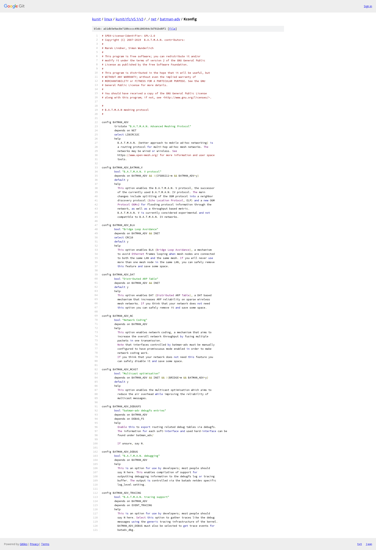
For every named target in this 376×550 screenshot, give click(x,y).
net (153, 19)
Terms (45, 544)
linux (108, 19)
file (172, 28)
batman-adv (170, 19)
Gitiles (23, 544)
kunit (96, 19)
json (369, 544)
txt (359, 544)
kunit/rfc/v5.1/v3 (129, 19)
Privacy (34, 544)
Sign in (368, 6)
